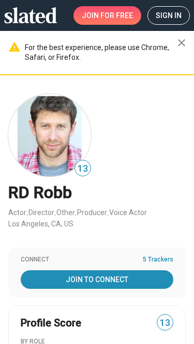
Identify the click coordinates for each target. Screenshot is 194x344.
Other (65, 212)
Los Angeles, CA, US (40, 224)
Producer (92, 212)
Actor (17, 212)
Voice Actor (128, 212)
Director (41, 212)
